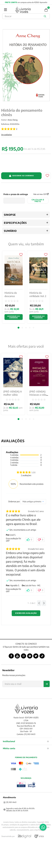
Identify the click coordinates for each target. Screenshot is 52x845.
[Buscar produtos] (45, 16)
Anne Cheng (12, 120)
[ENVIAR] (47, 684)
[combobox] (26, 16)
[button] (18, 419)
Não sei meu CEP (39, 194)
